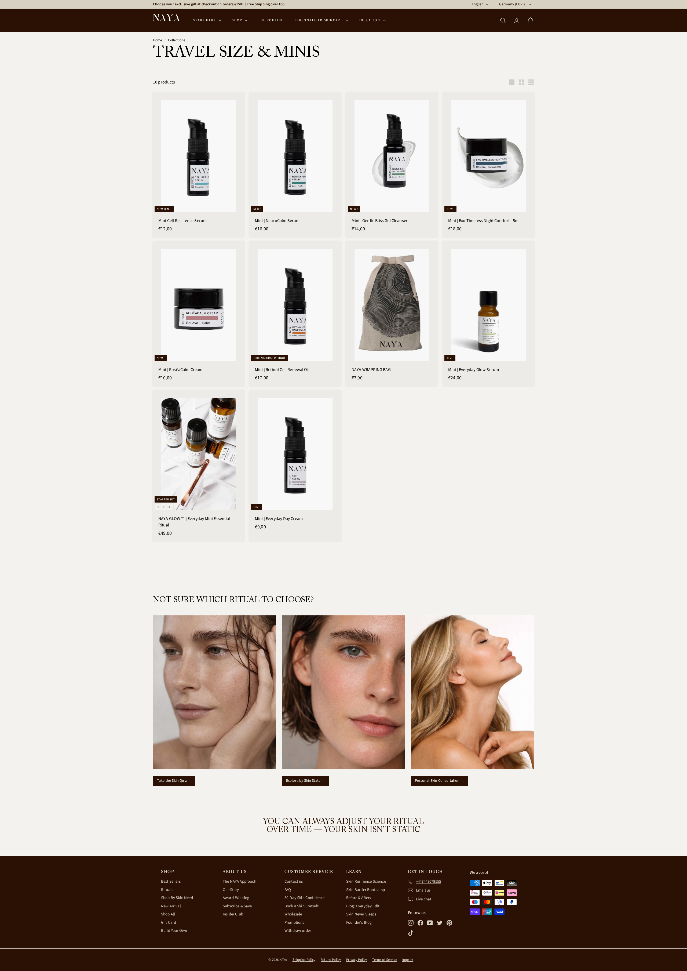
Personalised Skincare (319, 20)
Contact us (293, 881)
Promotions (294, 922)
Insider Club (233, 914)
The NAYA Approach (239, 881)
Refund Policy (331, 959)
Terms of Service (384, 959)
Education (370, 20)
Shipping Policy (304, 959)
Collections (176, 40)
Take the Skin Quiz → (174, 780)
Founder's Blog (359, 922)
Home (157, 40)
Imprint (407, 959)
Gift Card (168, 922)
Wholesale (293, 914)
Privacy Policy (356, 959)
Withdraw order (297, 930)
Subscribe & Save (237, 906)
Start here (205, 20)
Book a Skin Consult (301, 906)
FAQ (287, 890)
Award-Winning (236, 898)
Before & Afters (358, 898)
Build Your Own (174, 930)
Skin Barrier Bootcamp (365, 890)
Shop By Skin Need (177, 898)
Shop (237, 20)
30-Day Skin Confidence (304, 898)
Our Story (231, 890)
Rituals (167, 890)
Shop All (168, 914)
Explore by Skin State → (305, 780)
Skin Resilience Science (366, 881)
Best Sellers (171, 881)
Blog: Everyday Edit (362, 906)
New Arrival (171, 906)
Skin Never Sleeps (361, 914)
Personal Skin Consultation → (439, 780)
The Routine (270, 20)
